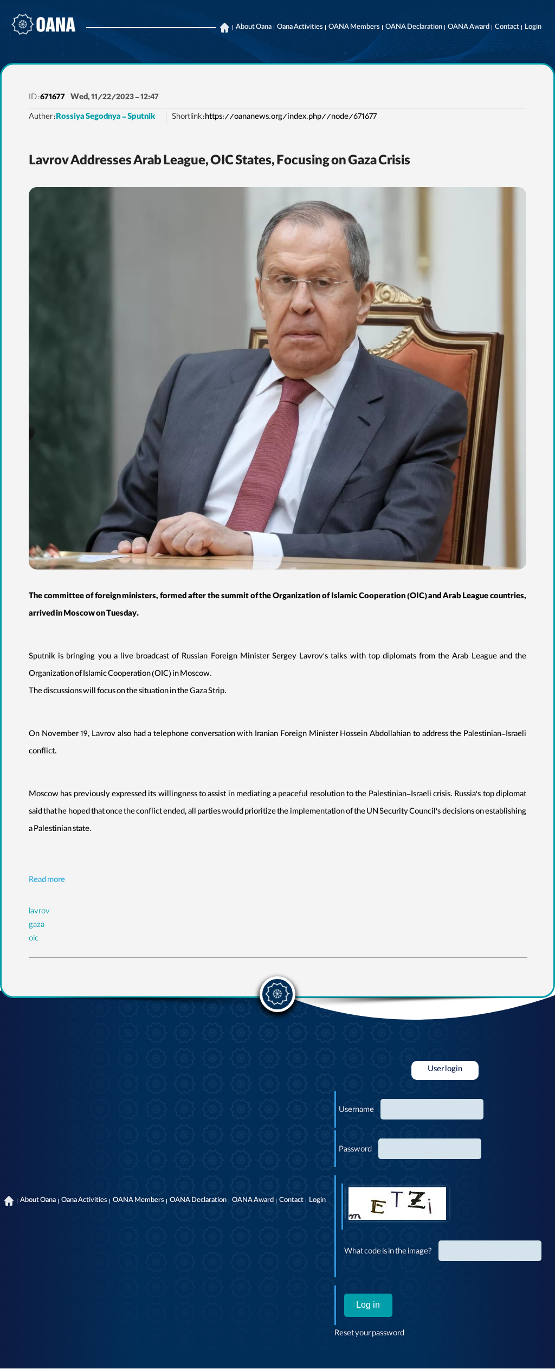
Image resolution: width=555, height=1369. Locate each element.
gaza (36, 925)
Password (355, 1150)
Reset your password (369, 1334)
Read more (47, 880)
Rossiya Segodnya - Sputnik (105, 117)
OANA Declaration (413, 27)
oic (33, 939)
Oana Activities (300, 27)
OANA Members (354, 27)
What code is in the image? (388, 1252)
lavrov (39, 912)
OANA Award (468, 27)
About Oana (254, 27)
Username (356, 1110)
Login (533, 27)
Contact (507, 27)
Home (224, 28)
